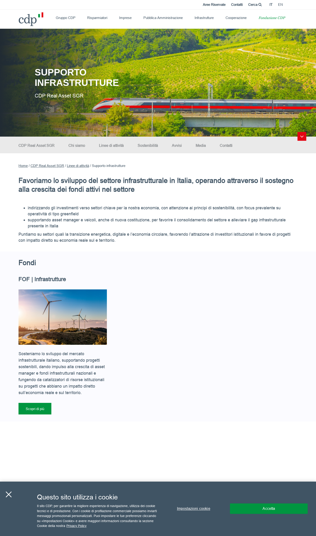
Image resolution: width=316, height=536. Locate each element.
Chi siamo (76, 145)
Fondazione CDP (271, 18)
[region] (158, 509)
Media (201, 145)
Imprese (125, 18)
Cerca (253, 4)
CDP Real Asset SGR (37, 145)
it (271, 4)
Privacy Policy (76, 526)
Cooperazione (236, 18)
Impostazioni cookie (193, 509)
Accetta (269, 509)
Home (23, 166)
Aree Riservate (214, 4)
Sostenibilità (148, 145)
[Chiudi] (8, 494)
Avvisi (177, 145)
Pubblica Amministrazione (163, 18)
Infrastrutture (204, 18)
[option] (158, 82)
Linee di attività (111, 145)
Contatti (237, 4)
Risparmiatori (97, 18)
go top (301, 136)
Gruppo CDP (65, 18)
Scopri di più (35, 409)
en (280, 4)
